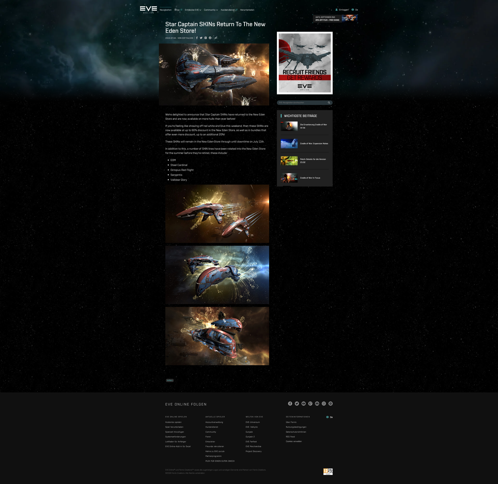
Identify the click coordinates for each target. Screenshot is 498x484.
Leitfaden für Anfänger (175, 441)
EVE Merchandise (253, 446)
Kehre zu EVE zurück (215, 451)
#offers (169, 380)
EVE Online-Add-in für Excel (178, 446)
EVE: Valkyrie (252, 427)
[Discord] (317, 403)
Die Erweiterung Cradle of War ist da (313, 126)
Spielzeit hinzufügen (174, 432)
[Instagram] (324, 403)
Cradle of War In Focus (310, 178)
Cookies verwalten (294, 441)
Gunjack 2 (250, 437)
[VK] (330, 403)
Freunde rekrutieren (215, 446)
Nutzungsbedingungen (296, 427)
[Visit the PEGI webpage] (328, 471)
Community (211, 432)
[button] (342, 9)
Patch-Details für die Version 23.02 (313, 160)
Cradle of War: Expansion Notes (314, 143)
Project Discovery (254, 451)
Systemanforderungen (175, 437)
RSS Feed (290, 437)
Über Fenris (291, 422)
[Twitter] (297, 403)
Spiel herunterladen (174, 427)
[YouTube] (304, 403)
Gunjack (249, 432)
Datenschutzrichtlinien (296, 432)
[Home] (148, 12)
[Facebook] (290, 403)
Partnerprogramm (214, 456)
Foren (208, 437)
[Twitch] (310, 403)
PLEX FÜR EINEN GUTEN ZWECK (220, 461)
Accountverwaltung (214, 422)
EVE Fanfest (251, 441)
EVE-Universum (253, 422)
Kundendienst (212, 427)
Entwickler (210, 441)
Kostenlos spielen (173, 422)
